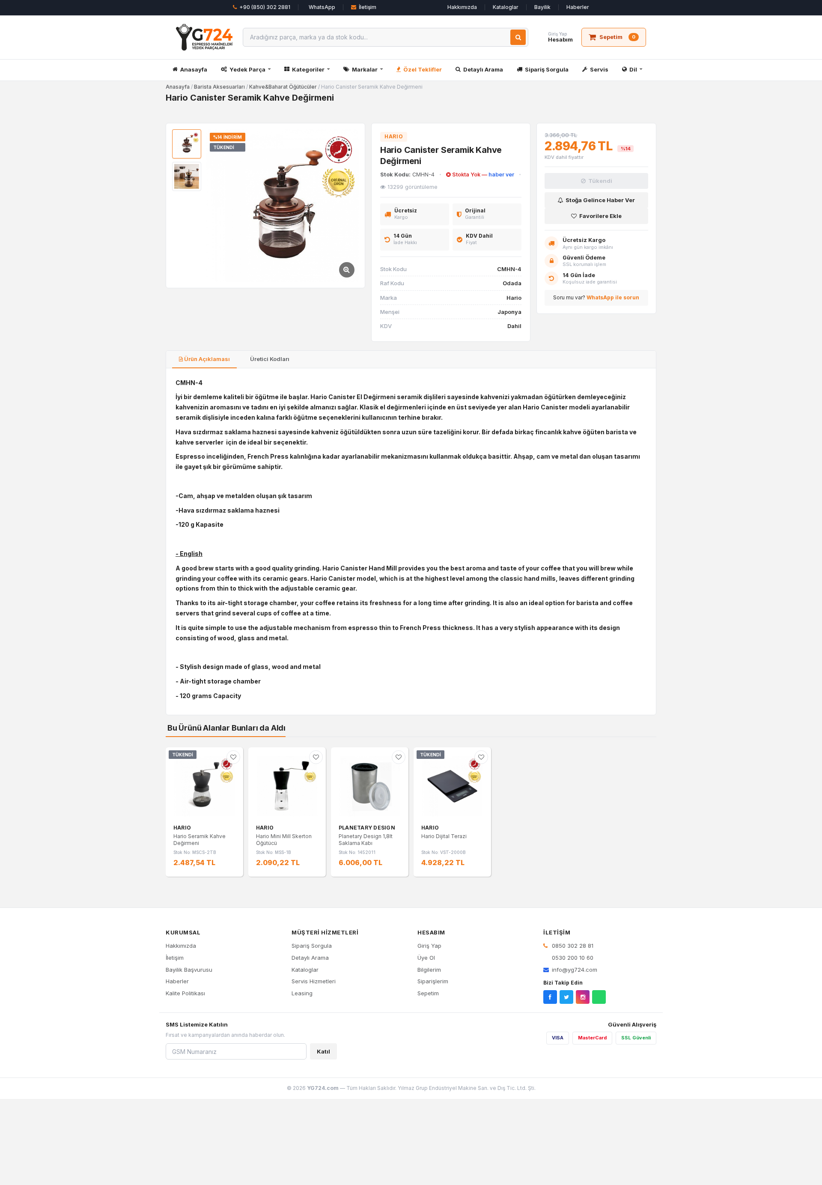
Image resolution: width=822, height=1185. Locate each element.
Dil (633, 69)
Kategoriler (308, 69)
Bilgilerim (429, 969)
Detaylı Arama (483, 69)
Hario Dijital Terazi (444, 836)
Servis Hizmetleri (314, 981)
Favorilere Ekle (600, 215)
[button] (282, 205)
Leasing (302, 993)
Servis (599, 69)
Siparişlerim (432, 981)
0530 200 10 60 (571, 957)
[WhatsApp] (599, 997)
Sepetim (428, 993)
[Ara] (518, 37)
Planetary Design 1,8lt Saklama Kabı (366, 839)
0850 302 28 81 (571, 945)
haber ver (501, 174)
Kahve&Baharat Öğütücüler (283, 87)
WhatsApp (322, 7)
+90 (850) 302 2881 (264, 7)
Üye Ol (426, 957)
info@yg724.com (574, 969)
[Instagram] (583, 997)
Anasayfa (193, 69)
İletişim (367, 7)
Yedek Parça (247, 69)
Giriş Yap (429, 945)
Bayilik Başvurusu (189, 969)
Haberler (577, 7)
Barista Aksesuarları (219, 87)
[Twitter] (566, 997)
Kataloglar (505, 7)
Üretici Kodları (269, 358)
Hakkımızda (462, 7)
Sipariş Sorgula (547, 69)
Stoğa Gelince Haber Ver (600, 200)
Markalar (365, 69)
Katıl (323, 1051)
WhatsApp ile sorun (613, 297)
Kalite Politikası (185, 993)
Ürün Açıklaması (206, 358)
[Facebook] (550, 997)
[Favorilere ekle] (233, 757)
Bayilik (542, 7)
